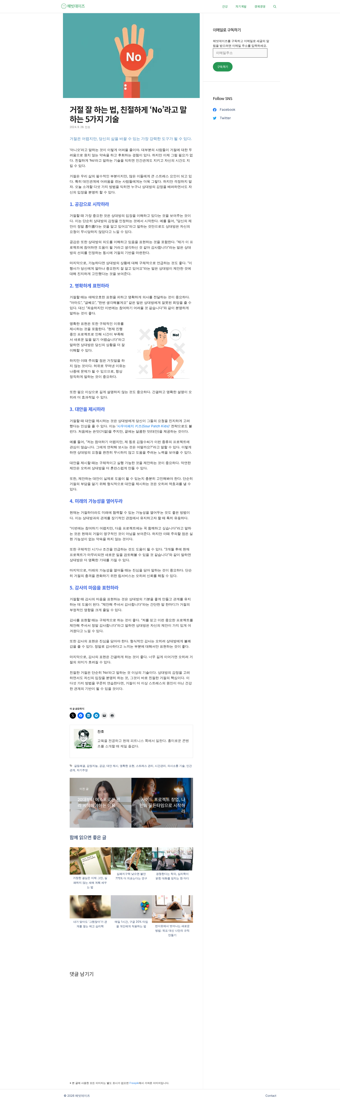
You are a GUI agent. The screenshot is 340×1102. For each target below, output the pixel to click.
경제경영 (259, 6)
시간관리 (160, 765)
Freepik (134, 1083)
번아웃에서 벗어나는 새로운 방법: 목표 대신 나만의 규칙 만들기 (172, 930)
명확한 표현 (127, 765)
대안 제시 (112, 765)
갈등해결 (79, 765)
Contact (270, 1095)
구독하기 (222, 67)
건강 (225, 6)
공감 (102, 765)
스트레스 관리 (144, 765)
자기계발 (241, 6)
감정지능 (92, 765)
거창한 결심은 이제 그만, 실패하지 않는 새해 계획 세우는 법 (90, 882)
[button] (274, 6)
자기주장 (82, 770)
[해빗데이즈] (73, 6)
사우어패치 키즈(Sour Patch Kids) (143, 426)
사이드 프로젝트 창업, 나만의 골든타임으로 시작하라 (162, 805)
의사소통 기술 (176, 765)
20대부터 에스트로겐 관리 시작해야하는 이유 (99, 802)
